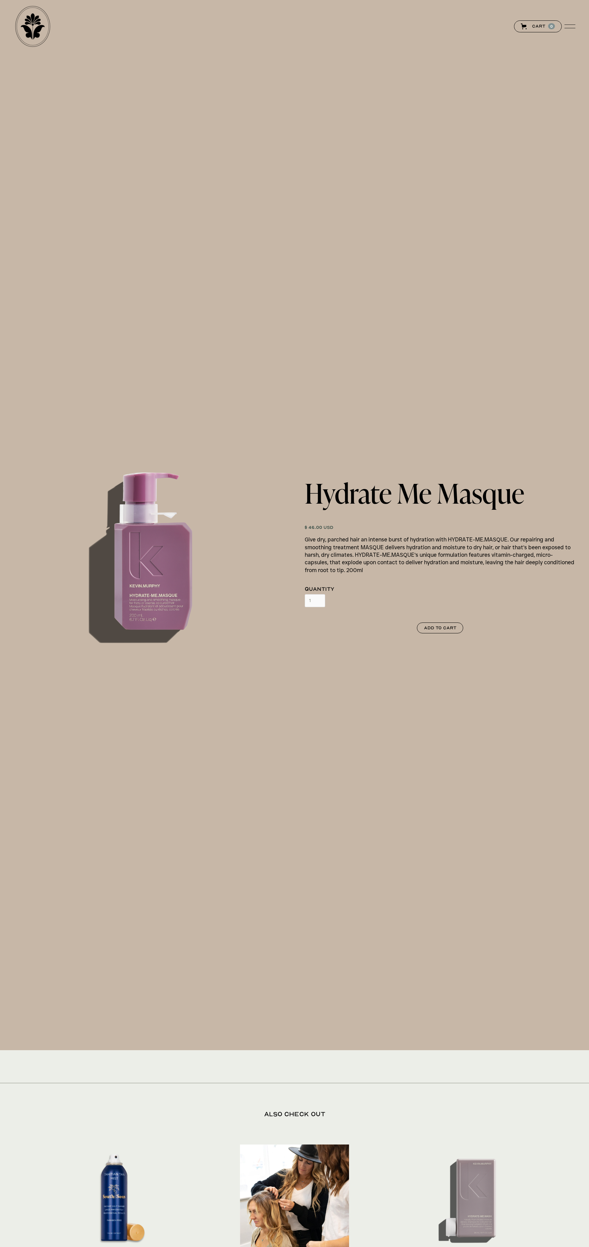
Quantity (319, 588)
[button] (544, 26)
